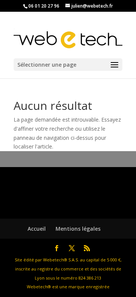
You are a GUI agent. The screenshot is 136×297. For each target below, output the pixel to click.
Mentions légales (78, 228)
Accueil (37, 228)
